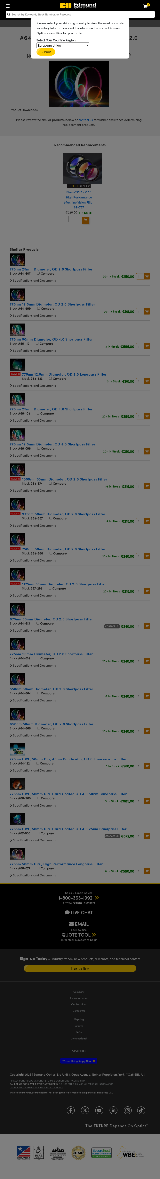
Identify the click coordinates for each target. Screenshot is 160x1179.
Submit (46, 52)
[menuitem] (9, 5)
